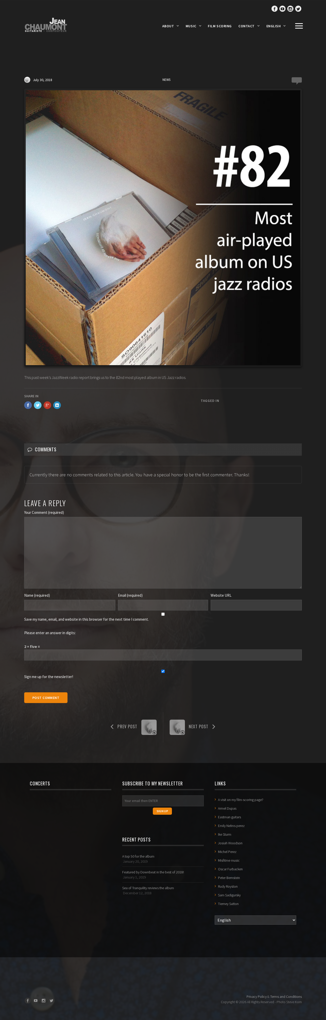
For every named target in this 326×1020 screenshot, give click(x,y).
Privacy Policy (257, 996)
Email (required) (130, 595)
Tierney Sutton (228, 903)
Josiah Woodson (230, 843)
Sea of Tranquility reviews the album (148, 888)
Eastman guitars (229, 817)
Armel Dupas (227, 808)
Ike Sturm (224, 834)
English (273, 26)
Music (191, 26)
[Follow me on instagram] (290, 9)
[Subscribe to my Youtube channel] (282, 9)
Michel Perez (227, 851)
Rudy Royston (228, 886)
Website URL (221, 595)
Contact (246, 26)
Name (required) (37, 595)
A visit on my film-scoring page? (240, 799)
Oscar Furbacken (230, 869)
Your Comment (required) (44, 512)
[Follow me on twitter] (298, 9)
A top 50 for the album (138, 856)
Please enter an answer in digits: (50, 632)
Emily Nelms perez (231, 825)
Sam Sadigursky (229, 895)
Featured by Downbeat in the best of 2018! (153, 872)
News (166, 80)
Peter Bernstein (229, 877)
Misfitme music (229, 860)
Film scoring (220, 26)
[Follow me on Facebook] (274, 9)
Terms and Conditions (286, 996)
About (168, 26)
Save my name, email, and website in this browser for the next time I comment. (86, 619)
